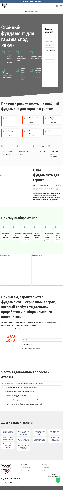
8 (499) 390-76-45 (10, 478)
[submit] (46, 37)
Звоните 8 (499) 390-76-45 (31, 1)
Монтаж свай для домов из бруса (8, 432)
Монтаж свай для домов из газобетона (23, 432)
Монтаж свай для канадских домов (39, 439)
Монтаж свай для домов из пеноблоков (55, 439)
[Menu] (57, 6)
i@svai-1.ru (10, 482)
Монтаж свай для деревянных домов (23, 447)
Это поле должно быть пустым (49, 56)
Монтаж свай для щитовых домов (8, 438)
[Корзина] (61, 6)
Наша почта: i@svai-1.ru (31, 11)
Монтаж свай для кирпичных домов (8, 445)
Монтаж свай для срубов (55, 432)
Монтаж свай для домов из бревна (23, 439)
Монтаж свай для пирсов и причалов (39, 432)
